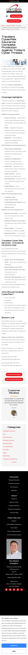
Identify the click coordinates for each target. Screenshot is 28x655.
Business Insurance (14, 483)
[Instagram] (14, 589)
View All (14, 462)
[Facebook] (10, 589)
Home (3, 25)
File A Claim (14, 528)
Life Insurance (14, 487)
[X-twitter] (21, 589)
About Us (14, 499)
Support (14, 521)
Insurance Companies (14, 509)
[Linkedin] (18, 589)
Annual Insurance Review (14, 535)
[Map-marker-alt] (6, 589)
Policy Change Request (14, 531)
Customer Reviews (14, 505)
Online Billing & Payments (14, 524)
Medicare (14, 490)
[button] (6, 16)
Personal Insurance (14, 480)
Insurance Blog (10, 25)
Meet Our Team (14, 502)
